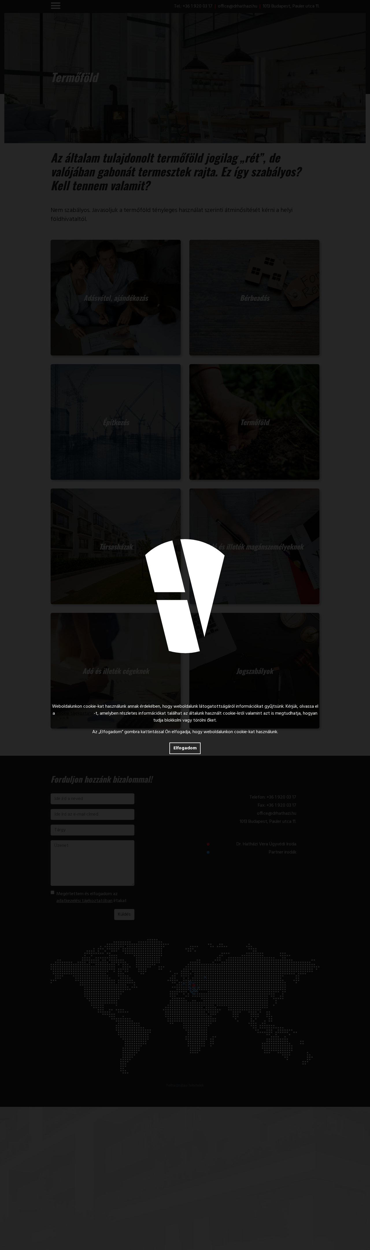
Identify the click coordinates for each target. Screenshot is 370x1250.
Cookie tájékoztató (75, 713)
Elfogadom (185, 748)
